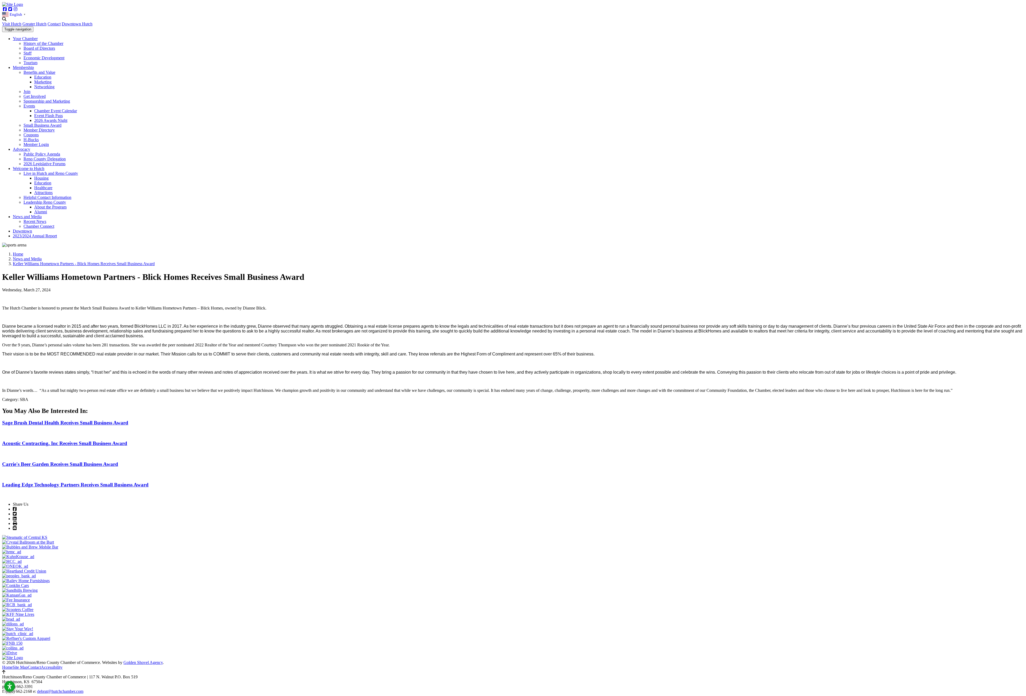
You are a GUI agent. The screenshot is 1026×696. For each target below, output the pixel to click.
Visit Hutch (11, 24)
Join (27, 91)
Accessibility (52, 667)
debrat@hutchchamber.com (60, 691)
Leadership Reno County (45, 202)
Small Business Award (42, 125)
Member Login (36, 144)
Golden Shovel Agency (143, 662)
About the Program (50, 207)
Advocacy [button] (21, 149)
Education (42, 77)
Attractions (43, 192)
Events (29, 106)
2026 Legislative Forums (44, 163)
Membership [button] (23, 67)
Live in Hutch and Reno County (51, 173)
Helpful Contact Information (47, 197)
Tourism (30, 62)
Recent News (35, 221)
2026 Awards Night (50, 120)
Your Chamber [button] (25, 38)
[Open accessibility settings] (9, 686)
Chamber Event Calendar (55, 111)
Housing (41, 178)
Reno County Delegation (45, 159)
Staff (28, 53)
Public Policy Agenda (42, 154)
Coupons (31, 135)
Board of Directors (39, 48)
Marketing (43, 82)
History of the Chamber (43, 43)
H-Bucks (31, 139)
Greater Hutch (34, 24)
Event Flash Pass (48, 115)
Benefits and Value (39, 72)
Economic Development (44, 58)
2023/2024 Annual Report (35, 236)
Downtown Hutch (77, 24)
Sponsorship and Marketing (47, 101)
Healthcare (43, 187)
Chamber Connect (39, 226)
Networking (44, 86)
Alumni (40, 212)
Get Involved (35, 96)
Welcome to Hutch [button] (28, 168)
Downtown (22, 231)
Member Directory (39, 130)
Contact (54, 24)
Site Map (20, 667)
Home (7, 667)
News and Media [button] (27, 216)
